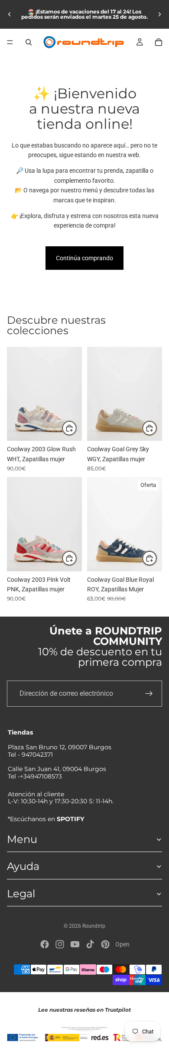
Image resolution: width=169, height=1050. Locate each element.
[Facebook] (44, 944)
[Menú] (10, 42)
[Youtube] (75, 944)
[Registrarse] (149, 693)
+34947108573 (41, 776)
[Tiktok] (90, 944)
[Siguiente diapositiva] (159, 14)
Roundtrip (93, 926)
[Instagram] (60, 944)
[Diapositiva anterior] (9, 14)
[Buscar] (28, 42)
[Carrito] (158, 42)
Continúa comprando (84, 258)
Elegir (76, 428)
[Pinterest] (105, 944)
